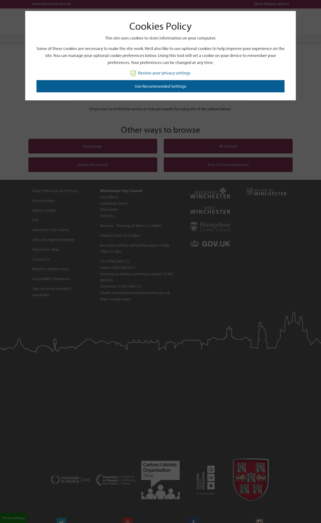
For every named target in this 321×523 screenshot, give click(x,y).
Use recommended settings (160, 86)
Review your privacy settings (164, 73)
